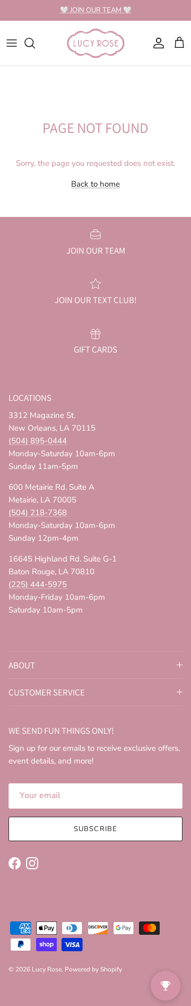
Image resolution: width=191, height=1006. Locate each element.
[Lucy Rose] (95, 43)
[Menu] (11, 43)
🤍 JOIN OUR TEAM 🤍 (96, 10)
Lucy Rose (47, 969)
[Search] (35, 43)
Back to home (95, 184)
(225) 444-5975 (37, 584)
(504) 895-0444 (37, 440)
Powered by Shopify (93, 969)
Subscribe (95, 829)
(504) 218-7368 (37, 512)
